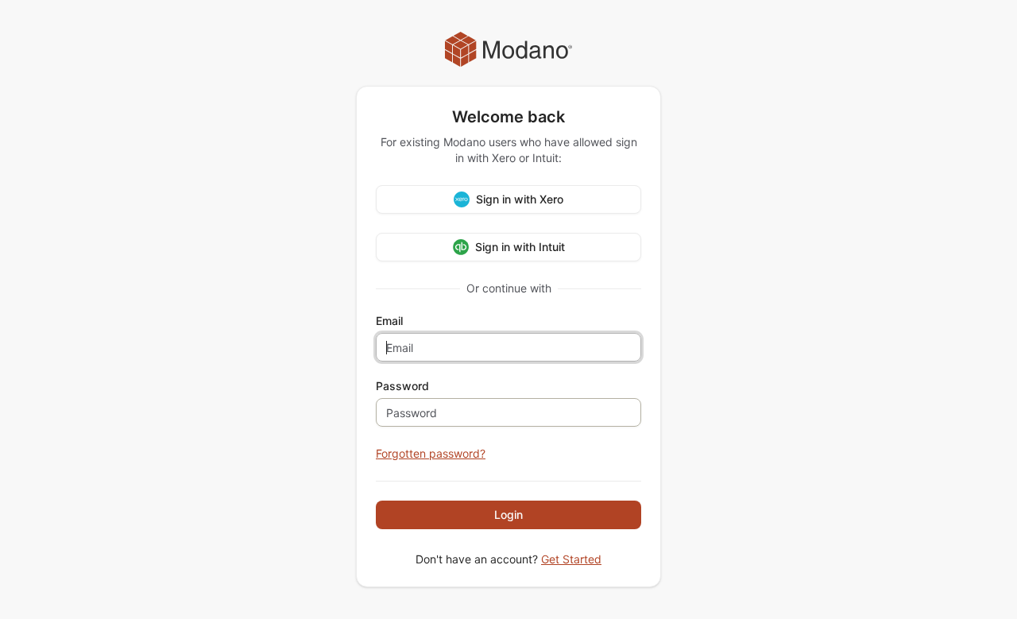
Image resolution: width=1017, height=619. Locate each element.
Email (389, 321)
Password (402, 386)
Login (508, 514)
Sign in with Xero (519, 199)
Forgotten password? (430, 453)
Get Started (571, 559)
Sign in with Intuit (520, 246)
